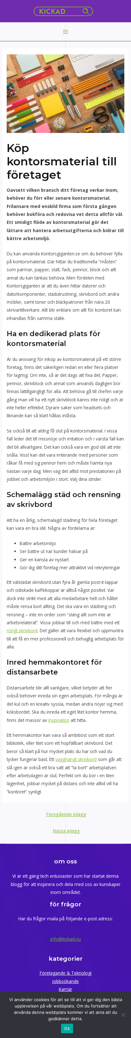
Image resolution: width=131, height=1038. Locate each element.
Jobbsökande (65, 981)
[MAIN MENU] (65, 31)
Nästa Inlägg (66, 830)
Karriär (65, 989)
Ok (67, 1028)
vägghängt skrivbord (76, 759)
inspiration (58, 720)
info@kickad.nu (65, 939)
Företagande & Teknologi (66, 973)
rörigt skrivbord (22, 630)
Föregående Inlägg (66, 814)
